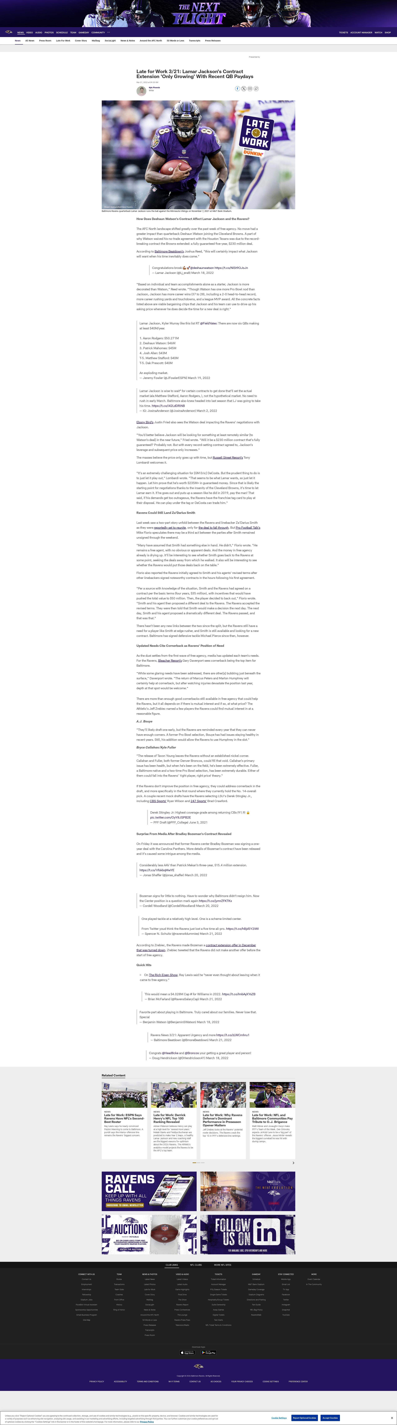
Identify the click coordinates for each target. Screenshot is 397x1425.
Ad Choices (216, 1381)
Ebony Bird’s (144, 422)
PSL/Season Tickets (218, 1289)
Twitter (286, 1300)
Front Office (119, 1300)
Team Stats (119, 1289)
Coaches (119, 1294)
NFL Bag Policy (256, 1310)
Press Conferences (182, 1310)
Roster (119, 1279)
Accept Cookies (330, 1417)
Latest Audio (182, 1284)
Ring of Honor (119, 1310)
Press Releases (150, 1325)
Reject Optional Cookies (304, 1417)
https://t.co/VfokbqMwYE (157, 870)
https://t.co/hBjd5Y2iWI (242, 928)
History (119, 1304)
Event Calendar (314, 1279)
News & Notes (150, 1310)
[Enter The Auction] (149, 1234)
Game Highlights (182, 1289)
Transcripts (149, 1330)
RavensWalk (256, 1315)
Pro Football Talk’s (248, 527)
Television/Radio (182, 1325)
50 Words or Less (150, 1320)
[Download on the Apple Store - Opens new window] (187, 1353)
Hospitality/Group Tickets (218, 1300)
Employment (86, 1284)
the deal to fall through (213, 527)
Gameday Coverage (256, 1289)
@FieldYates (208, 323)
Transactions (119, 1284)
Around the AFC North (150, 1315)
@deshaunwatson (202, 268)
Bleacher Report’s (170, 660)
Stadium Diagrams (256, 1294)
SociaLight (149, 1304)
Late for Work (149, 1289)
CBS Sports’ (158, 801)
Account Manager (218, 1284)
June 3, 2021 (198, 822)
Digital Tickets (218, 1315)
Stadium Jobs (86, 1300)
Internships (86, 1289)
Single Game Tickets (218, 1294)
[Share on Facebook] (237, 90)
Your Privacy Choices (242, 1381)
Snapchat (286, 1310)
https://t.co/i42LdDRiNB (168, 405)
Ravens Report (182, 1304)
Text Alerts (218, 1320)
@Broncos (192, 1053)
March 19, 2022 (199, 378)
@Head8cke (170, 1053)
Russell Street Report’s (228, 457)
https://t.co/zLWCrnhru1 (233, 1035)
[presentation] (294, 1163)
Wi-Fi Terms (174, 1381)
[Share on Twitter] (243, 90)
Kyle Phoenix (154, 87)
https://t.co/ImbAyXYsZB (238, 994)
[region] (198, 1418)
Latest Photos (150, 1284)
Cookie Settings (271, 1381)
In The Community (314, 1284)
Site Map (86, 1320)
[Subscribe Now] (149, 1191)
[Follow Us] (247, 1234)
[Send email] (250, 90)
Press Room (150, 1335)
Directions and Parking (256, 1300)
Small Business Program (86, 1315)
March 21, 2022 (211, 933)
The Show (182, 1300)
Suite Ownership (218, 1304)
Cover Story (150, 1294)
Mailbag (150, 1300)
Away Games (218, 1310)
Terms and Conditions (148, 1381)
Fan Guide (256, 1304)
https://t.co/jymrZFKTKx (215, 901)
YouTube (286, 1315)
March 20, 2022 (196, 875)
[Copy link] (256, 88)
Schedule (256, 1279)
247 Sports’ (199, 801)
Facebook (286, 1294)
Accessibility (120, 1381)
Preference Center (298, 1381)
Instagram (286, 1304)
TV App (286, 1289)
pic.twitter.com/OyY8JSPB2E (170, 817)
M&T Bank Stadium (256, 1284)
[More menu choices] (108, 32)
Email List (286, 1284)
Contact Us (86, 1279)
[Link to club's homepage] (8, 32)
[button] (194, 1163)
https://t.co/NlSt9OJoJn (231, 268)
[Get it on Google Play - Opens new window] (208, 1354)
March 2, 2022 (207, 410)
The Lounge (182, 1315)
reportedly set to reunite (170, 527)
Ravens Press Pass (182, 1320)
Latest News (150, 1279)
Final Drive (182, 1294)
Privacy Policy (96, 1381)
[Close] (392, 1417)
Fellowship (86, 1294)
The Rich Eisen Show (163, 975)
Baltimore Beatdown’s (169, 251)
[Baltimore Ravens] (198, 1367)
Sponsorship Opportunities (86, 1310)
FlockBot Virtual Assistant (86, 1304)
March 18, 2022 (202, 272)
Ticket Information (218, 1279)
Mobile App (286, 1279)
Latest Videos (182, 1279)
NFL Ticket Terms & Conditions (218, 1325)
